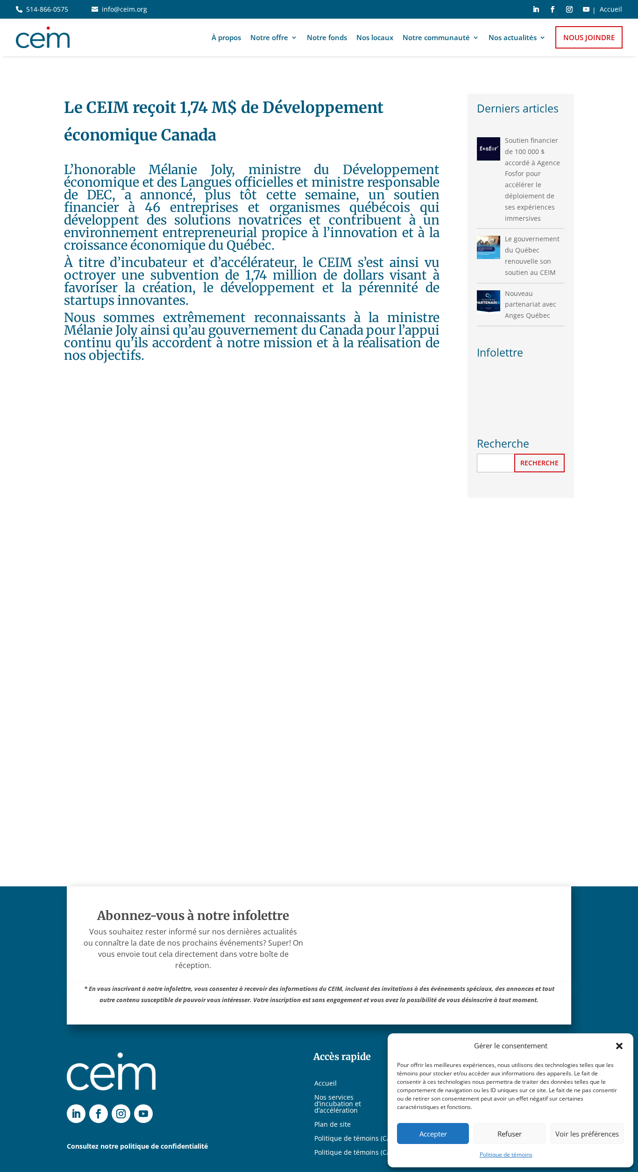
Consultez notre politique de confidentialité (137, 1146)
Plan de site (332, 1125)
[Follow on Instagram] (569, 9)
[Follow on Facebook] (552, 9)
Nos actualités (513, 37)
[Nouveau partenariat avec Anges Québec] (488, 302)
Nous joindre (589, 37)
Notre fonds (327, 37)
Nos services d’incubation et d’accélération (337, 1104)
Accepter (433, 1133)
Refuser (509, 1133)
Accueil (611, 10)
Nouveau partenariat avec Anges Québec (530, 304)
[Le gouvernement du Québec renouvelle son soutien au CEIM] (488, 247)
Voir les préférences (587, 1133)
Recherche (539, 462)
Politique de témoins (506, 1154)
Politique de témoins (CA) (353, 1139)
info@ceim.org (124, 9)
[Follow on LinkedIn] (535, 9)
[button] (619, 1046)
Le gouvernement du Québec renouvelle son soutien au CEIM (532, 255)
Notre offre (269, 37)
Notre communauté (436, 37)
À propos (226, 37)
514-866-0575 (47, 9)
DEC (99, 195)
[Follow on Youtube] (586, 9)
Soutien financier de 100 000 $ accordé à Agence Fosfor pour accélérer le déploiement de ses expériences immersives (532, 179)
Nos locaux (374, 37)
